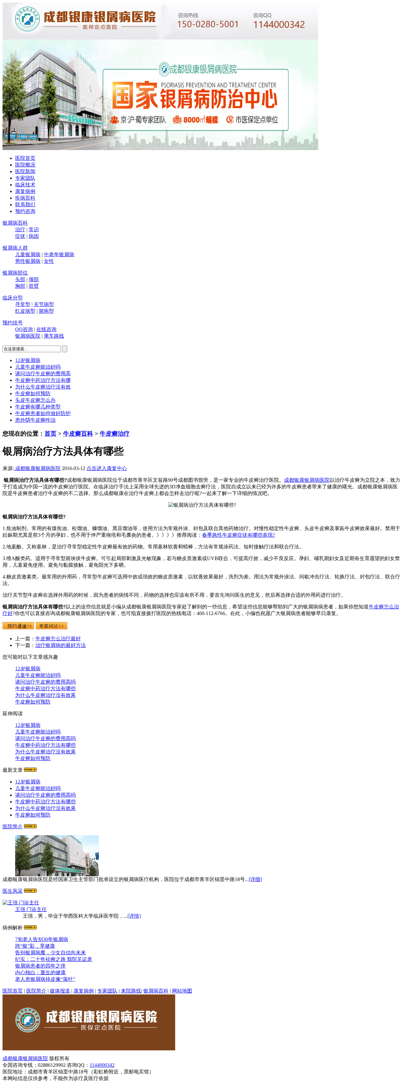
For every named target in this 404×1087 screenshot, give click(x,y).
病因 (34, 236)
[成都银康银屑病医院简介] (30, 826)
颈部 (34, 279)
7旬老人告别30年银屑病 (41, 939)
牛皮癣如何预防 (32, 393)
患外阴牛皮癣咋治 (35, 420)
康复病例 (25, 191)
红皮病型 (25, 311)
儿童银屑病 (27, 254)
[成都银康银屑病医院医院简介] (89, 1048)
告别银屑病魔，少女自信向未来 (50, 952)
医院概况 (25, 164)
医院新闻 (25, 171)
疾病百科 (25, 198)
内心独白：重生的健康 (40, 972)
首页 (50, 433)
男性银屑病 (27, 261)
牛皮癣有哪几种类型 (38, 406)
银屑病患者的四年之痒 (40, 966)
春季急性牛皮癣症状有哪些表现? (238, 535)
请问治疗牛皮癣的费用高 (43, 373)
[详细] (255, 879)
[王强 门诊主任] (21, 902)
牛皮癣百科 (78, 433)
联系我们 (25, 204)
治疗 (20, 229)
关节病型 (44, 304)
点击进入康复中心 (106, 468)
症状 (20, 236)
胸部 (20, 286)
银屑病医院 (27, 336)
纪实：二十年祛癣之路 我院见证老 (53, 959)
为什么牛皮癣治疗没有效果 (45, 695)
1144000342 (102, 1065)
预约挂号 (13, 322)
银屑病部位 (15, 272)
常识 (34, 229)
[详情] (134, 916)
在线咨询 (46, 329)
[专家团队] (30, 891)
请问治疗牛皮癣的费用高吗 (45, 682)
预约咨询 (25, 211)
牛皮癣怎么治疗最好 (58, 638)
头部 (20, 279)
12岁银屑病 (27, 360)
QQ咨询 (24, 329)
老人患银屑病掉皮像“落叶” (45, 979)
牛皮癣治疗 (115, 433)
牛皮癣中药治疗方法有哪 (43, 380)
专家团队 (25, 178)
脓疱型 (46, 311)
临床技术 (25, 184)
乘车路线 (54, 336)
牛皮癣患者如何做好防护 (43, 413)
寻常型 (22, 304)
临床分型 (13, 297)
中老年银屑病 (59, 254)
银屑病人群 (15, 248)
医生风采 (13, 891)
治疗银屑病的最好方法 (60, 645)
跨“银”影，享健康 (35, 946)
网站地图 (182, 990)
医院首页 (25, 158)
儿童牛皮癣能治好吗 (38, 367)
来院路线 (131, 990)
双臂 (34, 286)
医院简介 (13, 826)
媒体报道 (60, 990)
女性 (49, 261)
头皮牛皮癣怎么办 (35, 400)
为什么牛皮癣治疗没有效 (43, 387)
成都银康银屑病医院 (37, 468)
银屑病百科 (15, 223)
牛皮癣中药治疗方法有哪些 (45, 688)
